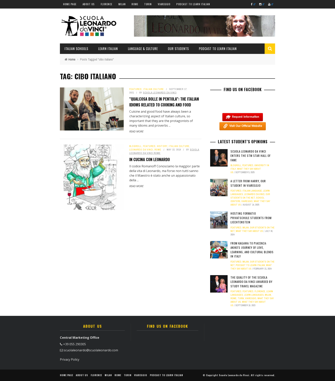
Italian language (252, 190)
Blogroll (135, 146)
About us (89, 4)
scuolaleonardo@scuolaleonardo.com (91, 350)
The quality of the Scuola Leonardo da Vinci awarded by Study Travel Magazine (251, 281)
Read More (136, 131)
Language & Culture (143, 48)
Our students (178, 48)
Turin (148, 4)
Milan (122, 4)
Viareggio (164, 4)
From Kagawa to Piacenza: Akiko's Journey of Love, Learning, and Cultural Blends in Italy (252, 249)
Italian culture (153, 89)
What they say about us (249, 231)
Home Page (70, 4)
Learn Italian (108, 48)
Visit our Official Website (245, 126)
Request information (245, 116)
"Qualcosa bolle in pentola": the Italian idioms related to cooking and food (164, 102)
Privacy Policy (69, 359)
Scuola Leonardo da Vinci (160, 92)
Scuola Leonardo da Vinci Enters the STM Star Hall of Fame (251, 155)
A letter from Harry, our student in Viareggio (248, 183)
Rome (135, 4)
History (162, 146)
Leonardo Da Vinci (141, 149)
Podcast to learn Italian (193, 4)
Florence (106, 4)
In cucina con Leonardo (149, 159)
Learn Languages (254, 294)
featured (135, 89)
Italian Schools (76, 48)
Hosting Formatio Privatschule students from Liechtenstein (251, 217)
